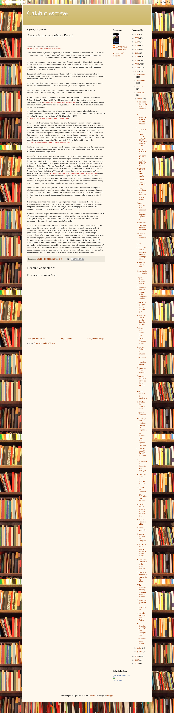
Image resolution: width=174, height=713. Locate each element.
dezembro (141, 74)
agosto (140, 98)
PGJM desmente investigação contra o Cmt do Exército (141, 591)
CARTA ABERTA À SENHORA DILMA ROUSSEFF (141, 157)
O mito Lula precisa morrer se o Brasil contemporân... (141, 253)
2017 (137, 49)
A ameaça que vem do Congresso (142, 537)
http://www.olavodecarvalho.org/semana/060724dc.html (47, 118)
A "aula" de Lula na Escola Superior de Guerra (141, 320)
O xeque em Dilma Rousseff (141, 370)
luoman (92, 695)
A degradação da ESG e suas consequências (142, 629)
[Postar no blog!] (75, 259)
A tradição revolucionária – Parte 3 (141, 616)
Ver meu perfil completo (118, 54)
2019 (137, 41)
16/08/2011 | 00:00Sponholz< (141, 340)
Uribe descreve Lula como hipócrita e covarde (141, 439)
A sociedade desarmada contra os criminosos (142, 106)
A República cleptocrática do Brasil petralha (142, 564)
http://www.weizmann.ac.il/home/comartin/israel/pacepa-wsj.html (73, 173)
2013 (137, 64)
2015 (137, 56)
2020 (137, 38)
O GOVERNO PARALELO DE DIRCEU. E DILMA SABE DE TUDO (142, 136)
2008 (137, 663)
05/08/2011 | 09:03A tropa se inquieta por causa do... (141, 510)
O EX (139, 243)
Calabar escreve (47, 12)
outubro (140, 86)
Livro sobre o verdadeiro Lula (141, 360)
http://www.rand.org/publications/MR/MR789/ (59, 102)
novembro (141, 80)
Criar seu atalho (118, 681)
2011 (137, 71)
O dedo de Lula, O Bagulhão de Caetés (141, 452)
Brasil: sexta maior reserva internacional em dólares (141, 550)
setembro (140, 92)
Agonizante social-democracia (142, 236)
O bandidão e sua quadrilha (141, 182)
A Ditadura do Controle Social (141, 405)
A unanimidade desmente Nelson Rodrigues (142, 465)
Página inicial (66, 338)
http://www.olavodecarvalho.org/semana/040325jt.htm (51, 142)
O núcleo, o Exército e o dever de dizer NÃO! (142, 577)
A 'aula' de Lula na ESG (141, 264)
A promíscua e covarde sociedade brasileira (141, 226)
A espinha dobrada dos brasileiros (142, 394)
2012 (137, 67)
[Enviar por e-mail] (72, 259)
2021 (137, 34)
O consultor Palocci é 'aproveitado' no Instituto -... (141, 382)
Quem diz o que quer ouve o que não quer (141, 307)
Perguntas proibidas (141, 413)
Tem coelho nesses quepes (141, 640)
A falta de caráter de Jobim (141, 521)
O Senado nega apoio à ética (140, 331)
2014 (137, 60)
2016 (137, 53)
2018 (137, 45)
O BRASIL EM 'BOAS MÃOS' (141, 172)
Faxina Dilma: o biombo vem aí (141, 280)
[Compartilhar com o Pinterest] (83, 259)
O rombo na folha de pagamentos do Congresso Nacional (142, 293)
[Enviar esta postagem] (68, 259)
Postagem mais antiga (95, 338)
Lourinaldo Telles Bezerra (121, 675)
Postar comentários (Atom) (44, 343)
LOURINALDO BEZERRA (121, 48)
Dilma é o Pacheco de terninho (141, 350)
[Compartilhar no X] (77, 259)
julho (139, 648)
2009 (137, 660)
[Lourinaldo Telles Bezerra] (114, 678)
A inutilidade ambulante (142, 272)
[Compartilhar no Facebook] (80, 259)
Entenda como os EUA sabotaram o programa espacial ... (141, 211)
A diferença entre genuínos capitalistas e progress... (142, 424)
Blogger (110, 695)
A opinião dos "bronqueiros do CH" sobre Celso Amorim (142, 494)
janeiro (140, 651)
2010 (137, 656)
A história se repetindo (141, 528)
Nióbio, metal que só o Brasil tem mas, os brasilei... (142, 194)
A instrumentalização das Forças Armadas (142, 119)
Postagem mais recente (36, 338)
